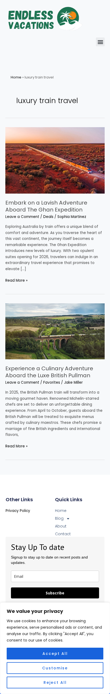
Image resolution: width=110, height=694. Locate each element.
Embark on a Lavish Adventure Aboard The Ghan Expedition (46, 206)
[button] (100, 41)
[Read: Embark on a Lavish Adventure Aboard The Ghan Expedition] (55, 160)
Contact (63, 534)
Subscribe (55, 592)
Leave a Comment (22, 216)
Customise (55, 668)
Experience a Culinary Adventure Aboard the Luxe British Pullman (49, 372)
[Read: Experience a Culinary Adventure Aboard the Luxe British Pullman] (55, 331)
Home (16, 77)
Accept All (55, 653)
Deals (48, 216)
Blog (59, 518)
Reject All (55, 682)
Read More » (16, 280)
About (60, 526)
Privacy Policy (18, 510)
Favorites (51, 382)
